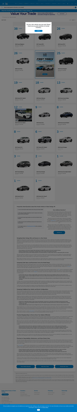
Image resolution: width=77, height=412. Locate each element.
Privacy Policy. (45, 407)
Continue (38, 30)
